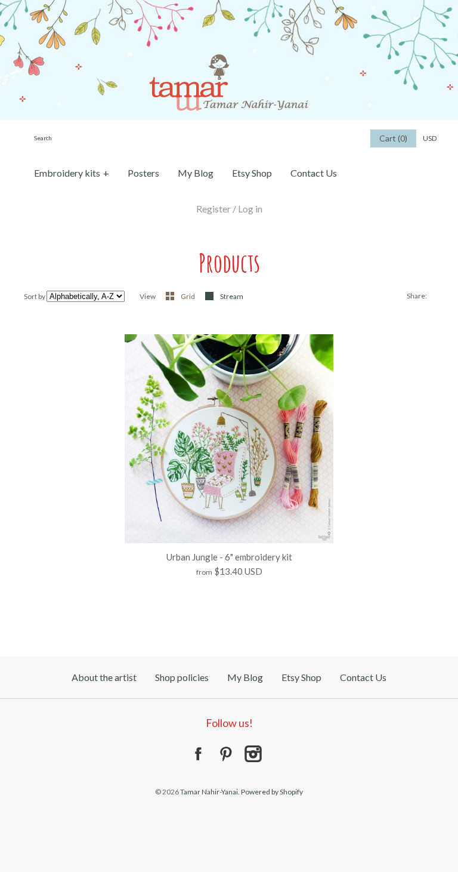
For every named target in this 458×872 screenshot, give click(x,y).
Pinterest (225, 754)
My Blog (195, 172)
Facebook (198, 754)
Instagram (253, 754)
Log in (250, 208)
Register (213, 208)
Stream (231, 296)
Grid (188, 296)
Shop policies (182, 677)
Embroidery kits (71, 172)
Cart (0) (393, 138)
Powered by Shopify (272, 791)
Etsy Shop (252, 172)
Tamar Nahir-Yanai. (210, 791)
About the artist (104, 677)
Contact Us (313, 172)
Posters (143, 172)
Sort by (34, 296)
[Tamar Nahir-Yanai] (229, 7)
